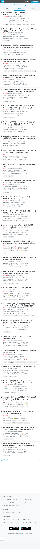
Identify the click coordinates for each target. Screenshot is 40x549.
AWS (6, 299)
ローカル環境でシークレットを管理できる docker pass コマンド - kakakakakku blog (19, 13)
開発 (14, 422)
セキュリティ (26, 24)
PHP (6, 283)
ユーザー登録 (34, 1)
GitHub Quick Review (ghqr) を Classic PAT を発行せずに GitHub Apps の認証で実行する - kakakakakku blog (19, 91)
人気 (7, 8)
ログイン (27, 1)
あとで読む (12, 24)
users (5, 16)
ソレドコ (34, 522)
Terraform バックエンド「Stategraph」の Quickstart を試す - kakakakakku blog (19, 197)
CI (9, 71)
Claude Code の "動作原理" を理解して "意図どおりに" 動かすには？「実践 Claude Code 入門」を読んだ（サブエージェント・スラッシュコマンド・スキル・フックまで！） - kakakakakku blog (19, 242)
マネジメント (7, 315)
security (33, 24)
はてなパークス (27, 522)
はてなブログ (5, 519)
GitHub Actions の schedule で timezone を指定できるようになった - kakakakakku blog (19, 181)
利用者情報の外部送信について (10, 505)
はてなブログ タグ (7, 522)
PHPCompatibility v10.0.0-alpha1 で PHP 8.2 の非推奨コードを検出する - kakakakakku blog (19, 272)
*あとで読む (26, 422)
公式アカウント (6, 512)
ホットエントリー (16, 512)
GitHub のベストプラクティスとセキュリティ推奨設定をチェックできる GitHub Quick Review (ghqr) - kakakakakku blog (19, 107)
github (6, 117)
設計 (10, 299)
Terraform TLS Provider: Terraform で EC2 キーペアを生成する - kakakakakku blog (19, 258)
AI (5, 252)
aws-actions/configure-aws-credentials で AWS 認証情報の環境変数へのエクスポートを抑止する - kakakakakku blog (19, 60)
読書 (10, 376)
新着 (19, 8)
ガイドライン (5, 502)
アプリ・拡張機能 (7, 499)
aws (5, 71)
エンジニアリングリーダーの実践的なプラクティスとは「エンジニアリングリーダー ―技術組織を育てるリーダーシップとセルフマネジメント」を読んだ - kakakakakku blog (19, 305)
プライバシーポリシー (22, 502)
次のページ (4, 460)
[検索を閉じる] (22, 2)
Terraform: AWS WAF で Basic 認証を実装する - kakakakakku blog (17, 288)
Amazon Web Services (21, 362)
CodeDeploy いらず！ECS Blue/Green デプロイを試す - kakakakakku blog (19, 351)
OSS (6, 376)
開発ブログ (16, 499)
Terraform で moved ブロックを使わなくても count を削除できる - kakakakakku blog (19, 212)
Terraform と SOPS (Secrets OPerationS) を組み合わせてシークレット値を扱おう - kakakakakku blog (19, 123)
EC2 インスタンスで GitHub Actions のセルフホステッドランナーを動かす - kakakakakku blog (19, 151)
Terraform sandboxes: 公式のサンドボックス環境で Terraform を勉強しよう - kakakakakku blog (18, 226)
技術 (17, 283)
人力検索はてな (24, 519)
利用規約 (12, 502)
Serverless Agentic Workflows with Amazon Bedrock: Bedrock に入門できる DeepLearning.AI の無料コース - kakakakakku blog (19, 445)
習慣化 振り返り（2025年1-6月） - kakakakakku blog (19, 366)
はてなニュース (17, 522)
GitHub (20, 71)
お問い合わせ (28, 499)
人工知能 (19, 24)
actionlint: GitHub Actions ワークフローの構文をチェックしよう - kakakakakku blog (19, 412)
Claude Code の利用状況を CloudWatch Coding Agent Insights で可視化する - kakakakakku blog (18, 46)
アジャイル (27, 315)
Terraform (7, 392)
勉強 (6, 236)
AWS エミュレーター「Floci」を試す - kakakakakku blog (19, 165)
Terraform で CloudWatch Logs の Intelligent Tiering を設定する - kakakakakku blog (19, 30)
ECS (6, 362)
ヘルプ (21, 499)
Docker (6, 24)
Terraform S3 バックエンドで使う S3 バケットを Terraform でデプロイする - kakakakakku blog (17, 321)
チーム (21, 315)
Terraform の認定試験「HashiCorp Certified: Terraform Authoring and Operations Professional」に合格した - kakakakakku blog (19, 382)
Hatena (21, 533)
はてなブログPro (14, 519)
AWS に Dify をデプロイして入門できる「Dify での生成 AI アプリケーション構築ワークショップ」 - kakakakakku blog (19, 398)
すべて (32, 8)
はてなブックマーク (7, 496)
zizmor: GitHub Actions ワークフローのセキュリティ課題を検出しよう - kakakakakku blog (19, 76)
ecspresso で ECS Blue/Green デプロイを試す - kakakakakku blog (17, 337)
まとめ (14, 376)
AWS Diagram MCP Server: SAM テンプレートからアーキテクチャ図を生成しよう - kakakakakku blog (19, 428)
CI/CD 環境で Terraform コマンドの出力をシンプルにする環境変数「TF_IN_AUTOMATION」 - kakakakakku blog (19, 137)
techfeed (30, 362)
